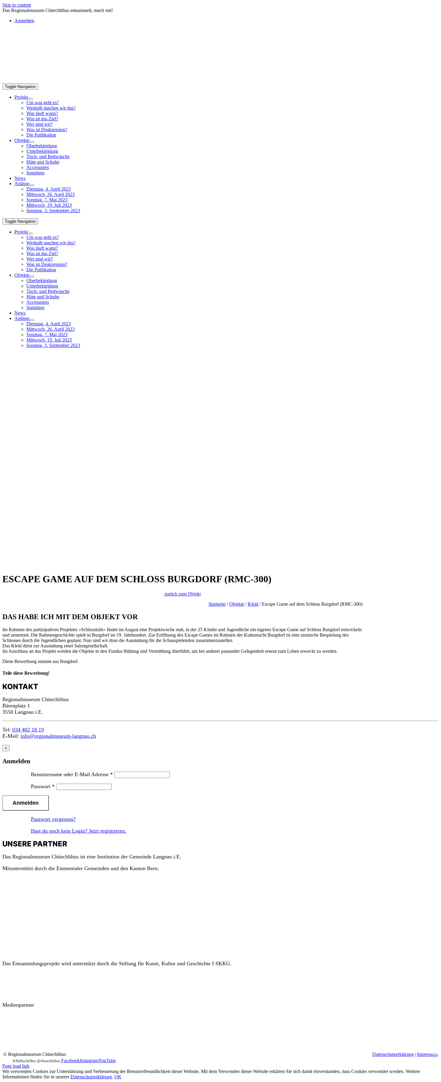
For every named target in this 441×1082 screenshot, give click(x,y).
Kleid (253, 604)
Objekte (236, 604)
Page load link (15, 1065)
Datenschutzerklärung (393, 1054)
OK (118, 1076)
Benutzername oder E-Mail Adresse (72, 774)
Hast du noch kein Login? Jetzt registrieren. (78, 831)
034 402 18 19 (28, 730)
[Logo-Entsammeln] (20, 53)
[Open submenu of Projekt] (30, 99)
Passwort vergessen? (53, 819)
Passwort (43, 786)
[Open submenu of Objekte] (31, 142)
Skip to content (16, 5)
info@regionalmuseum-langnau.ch (58, 736)
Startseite (217, 604)
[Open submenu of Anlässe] (31, 185)
